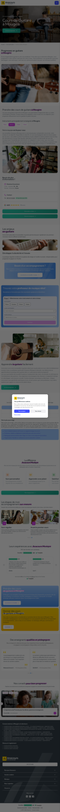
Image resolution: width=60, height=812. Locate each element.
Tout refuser (38, 411)
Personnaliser (17, 414)
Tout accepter (21, 411)
